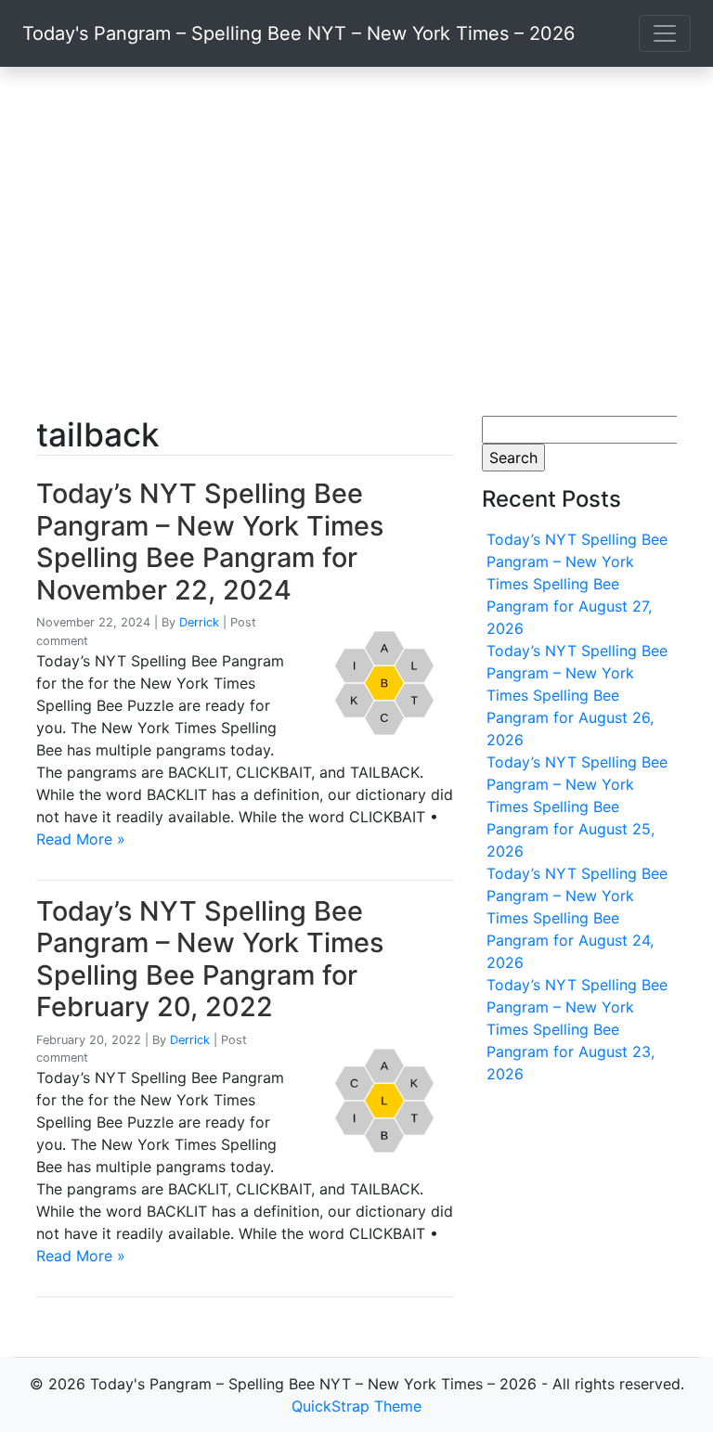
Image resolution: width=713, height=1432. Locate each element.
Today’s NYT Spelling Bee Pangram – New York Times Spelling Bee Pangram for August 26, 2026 (577, 695)
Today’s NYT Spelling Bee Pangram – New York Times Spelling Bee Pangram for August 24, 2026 (577, 918)
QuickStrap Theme (356, 1406)
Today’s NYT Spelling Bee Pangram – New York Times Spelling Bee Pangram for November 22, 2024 (209, 541)
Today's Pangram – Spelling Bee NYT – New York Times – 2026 (298, 33)
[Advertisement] (356, 241)
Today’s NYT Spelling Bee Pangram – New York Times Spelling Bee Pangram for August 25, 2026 (577, 806)
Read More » (80, 839)
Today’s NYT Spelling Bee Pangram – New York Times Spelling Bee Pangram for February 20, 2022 (209, 959)
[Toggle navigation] (665, 33)
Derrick (199, 622)
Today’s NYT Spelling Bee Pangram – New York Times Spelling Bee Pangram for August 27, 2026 (577, 584)
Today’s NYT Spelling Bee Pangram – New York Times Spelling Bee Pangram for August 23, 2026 (577, 1029)
